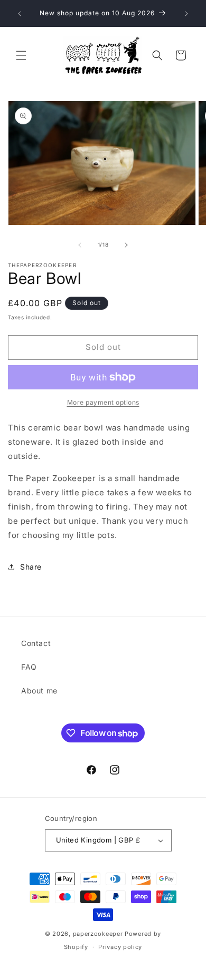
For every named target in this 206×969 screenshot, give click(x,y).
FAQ (29, 666)
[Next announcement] (186, 13)
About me (39, 690)
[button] (21, 55)
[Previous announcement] (19, 13)
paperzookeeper (98, 933)
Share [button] (31, 566)
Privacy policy (120, 947)
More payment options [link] (103, 402)
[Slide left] (79, 245)
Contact (36, 643)
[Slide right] (126, 245)
